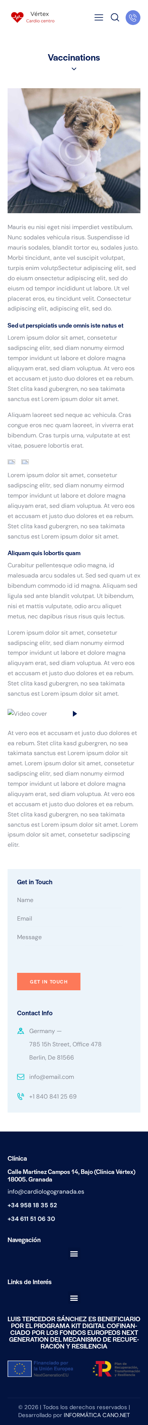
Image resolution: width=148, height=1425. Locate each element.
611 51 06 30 (37, 1219)
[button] (74, 1253)
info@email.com (51, 1077)
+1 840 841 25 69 (53, 1096)
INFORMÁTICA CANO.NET (97, 1415)
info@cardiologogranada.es (46, 1192)
